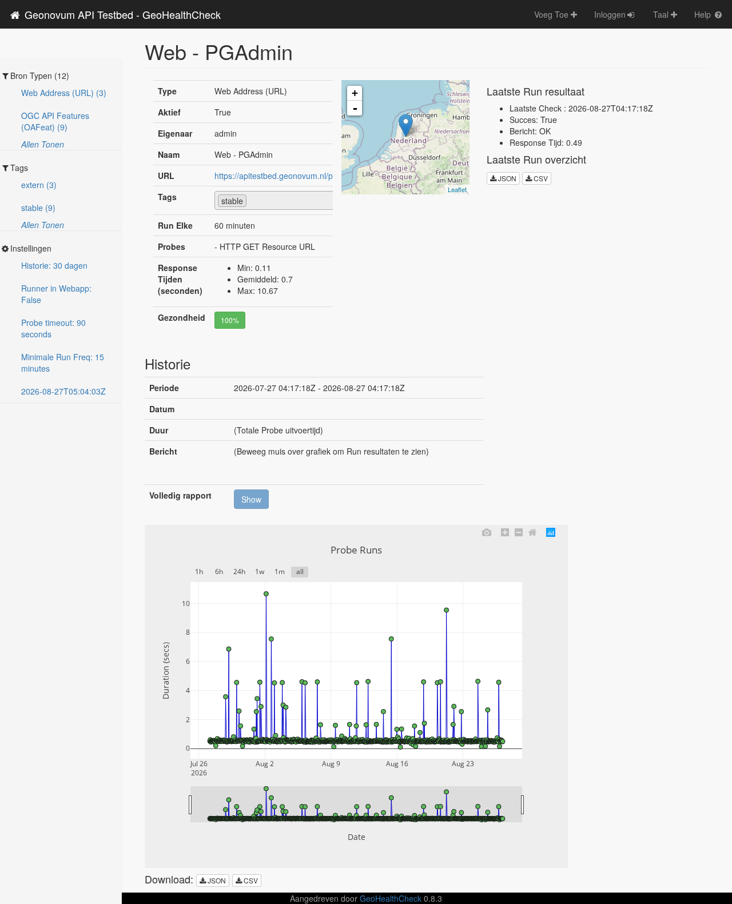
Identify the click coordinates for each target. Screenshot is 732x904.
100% (230, 320)
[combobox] (287, 200)
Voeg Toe (552, 14)
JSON (506, 178)
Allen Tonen (42, 144)
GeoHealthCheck (390, 898)
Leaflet (457, 189)
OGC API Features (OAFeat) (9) (55, 121)
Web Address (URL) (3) (63, 92)
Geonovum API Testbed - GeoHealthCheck (121, 14)
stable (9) (38, 207)
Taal (662, 14)
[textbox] (252, 200)
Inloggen (610, 14)
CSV (540, 178)
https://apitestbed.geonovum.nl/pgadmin (287, 175)
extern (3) (39, 184)
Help (703, 14)
